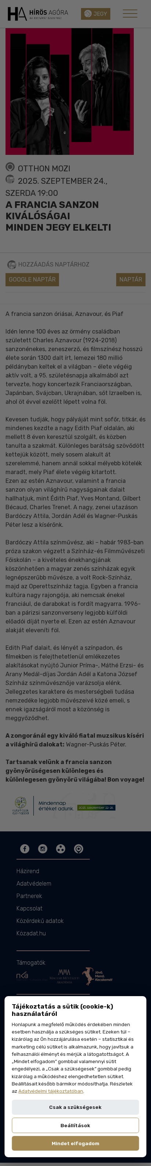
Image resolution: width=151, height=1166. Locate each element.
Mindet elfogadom (75, 1143)
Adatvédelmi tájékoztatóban (50, 1091)
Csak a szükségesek (75, 1107)
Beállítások (75, 1125)
